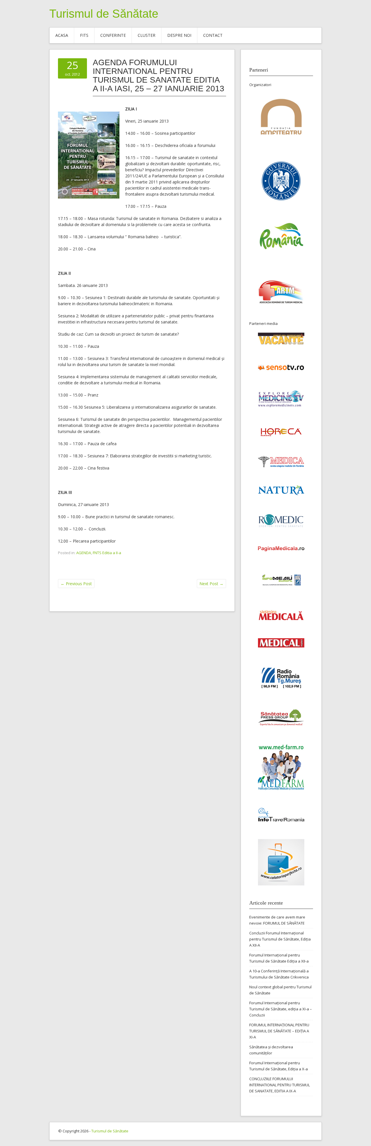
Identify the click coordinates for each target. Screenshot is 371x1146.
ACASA (61, 35)
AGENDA (83, 552)
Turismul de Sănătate (103, 13)
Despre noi (179, 35)
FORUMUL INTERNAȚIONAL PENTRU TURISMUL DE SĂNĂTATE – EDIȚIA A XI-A (279, 1031)
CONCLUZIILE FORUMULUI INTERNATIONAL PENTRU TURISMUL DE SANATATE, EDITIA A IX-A (279, 1085)
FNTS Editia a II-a (107, 552)
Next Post (211, 583)
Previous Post (76, 583)
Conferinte (113, 35)
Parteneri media (263, 323)
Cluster (146, 35)
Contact (213, 35)
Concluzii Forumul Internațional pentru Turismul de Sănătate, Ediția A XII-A (280, 939)
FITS (84, 35)
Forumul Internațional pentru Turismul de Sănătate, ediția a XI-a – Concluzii (280, 1009)
